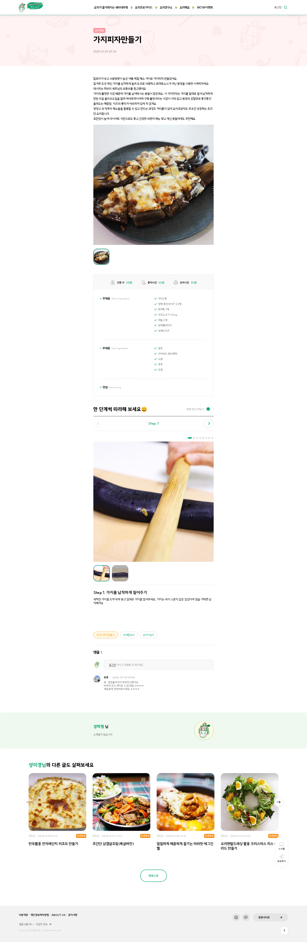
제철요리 (130, 635)
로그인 (277, 7)
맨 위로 (284, 930)
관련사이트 (264, 917)
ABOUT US (58, 915)
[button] (209, 423)
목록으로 (153, 876)
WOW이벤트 (205, 7)
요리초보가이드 (143, 7)
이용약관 (23, 915)
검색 (285, 7)
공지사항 (72, 915)
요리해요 (185, 7)
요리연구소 (166, 7)
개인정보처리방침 (39, 915)
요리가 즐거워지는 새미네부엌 (111, 7)
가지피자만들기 (107, 635)
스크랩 (79, 780)
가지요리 (149, 635)
